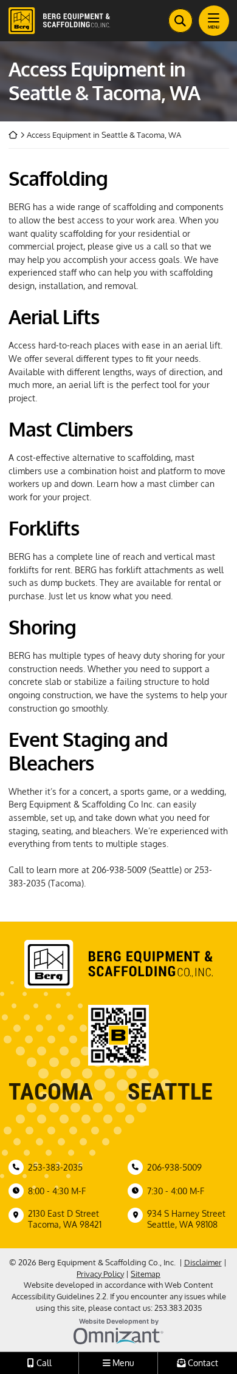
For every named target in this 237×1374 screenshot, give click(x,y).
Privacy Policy (100, 1274)
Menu (213, 27)
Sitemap (145, 1274)
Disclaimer (203, 1262)
